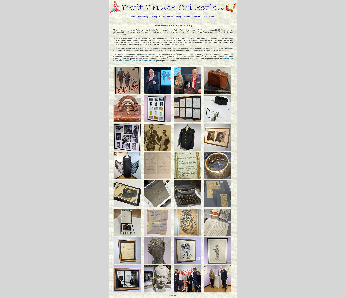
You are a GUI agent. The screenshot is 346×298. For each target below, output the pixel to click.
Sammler (187, 17)
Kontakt (212, 17)
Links (205, 17)
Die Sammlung (143, 17)
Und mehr (196, 17)
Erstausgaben (155, 17)
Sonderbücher (168, 17)
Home (133, 17)
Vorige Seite (173, 296)
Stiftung (178, 17)
